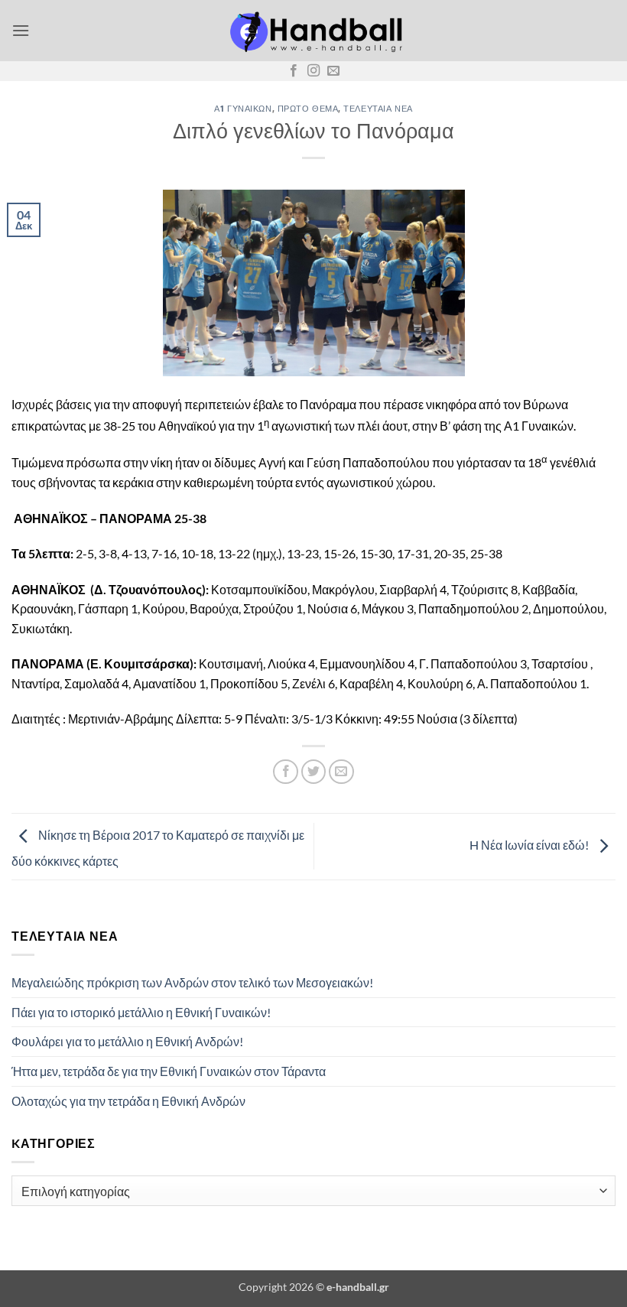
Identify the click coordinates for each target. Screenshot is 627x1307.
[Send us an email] (333, 71)
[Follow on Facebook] (294, 71)
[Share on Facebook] (285, 772)
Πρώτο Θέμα (308, 108)
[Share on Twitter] (313, 772)
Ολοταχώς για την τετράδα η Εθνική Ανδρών (128, 1101)
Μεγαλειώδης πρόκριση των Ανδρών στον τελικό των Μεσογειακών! (192, 982)
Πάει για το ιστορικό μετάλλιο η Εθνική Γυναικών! (141, 1012)
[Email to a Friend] (341, 772)
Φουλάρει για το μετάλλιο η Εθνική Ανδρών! (127, 1041)
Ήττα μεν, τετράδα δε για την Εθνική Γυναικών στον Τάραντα (168, 1071)
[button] (20, 30)
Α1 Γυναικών (242, 108)
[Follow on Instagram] (313, 71)
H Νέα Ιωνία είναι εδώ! (530, 844)
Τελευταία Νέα (377, 108)
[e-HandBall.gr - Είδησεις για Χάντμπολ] (313, 31)
